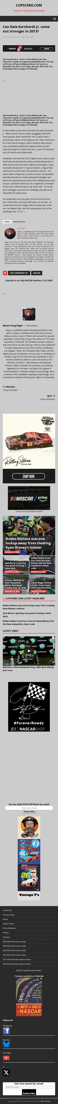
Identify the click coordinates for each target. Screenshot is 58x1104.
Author (7, 222)
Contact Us (7, 910)
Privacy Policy (8, 914)
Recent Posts (19, 222)
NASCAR (36, 273)
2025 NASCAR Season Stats (14, 941)
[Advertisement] (29, 771)
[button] (54, 19)
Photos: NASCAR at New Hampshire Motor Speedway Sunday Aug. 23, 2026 (15, 584)
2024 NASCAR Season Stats (14, 946)
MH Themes (46, 1101)
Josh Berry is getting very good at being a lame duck (15, 565)
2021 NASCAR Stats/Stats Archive (17, 959)
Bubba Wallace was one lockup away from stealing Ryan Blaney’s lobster (28, 543)
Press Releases (9, 928)
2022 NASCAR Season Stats (14, 955)
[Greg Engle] (10, 237)
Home (5, 919)
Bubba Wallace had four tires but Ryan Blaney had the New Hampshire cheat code (41, 563)
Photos (6, 932)
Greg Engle (29, 37)
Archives (6, 937)
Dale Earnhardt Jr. (19, 273)
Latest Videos (8, 923)
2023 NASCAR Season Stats (14, 950)
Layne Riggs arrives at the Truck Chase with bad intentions (41, 585)
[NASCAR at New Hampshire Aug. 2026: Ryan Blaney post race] (29, 651)
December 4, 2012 (12, 37)
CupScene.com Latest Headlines (24, 598)
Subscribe (29, 811)
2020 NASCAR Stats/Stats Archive (17, 964)
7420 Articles (31, 325)
